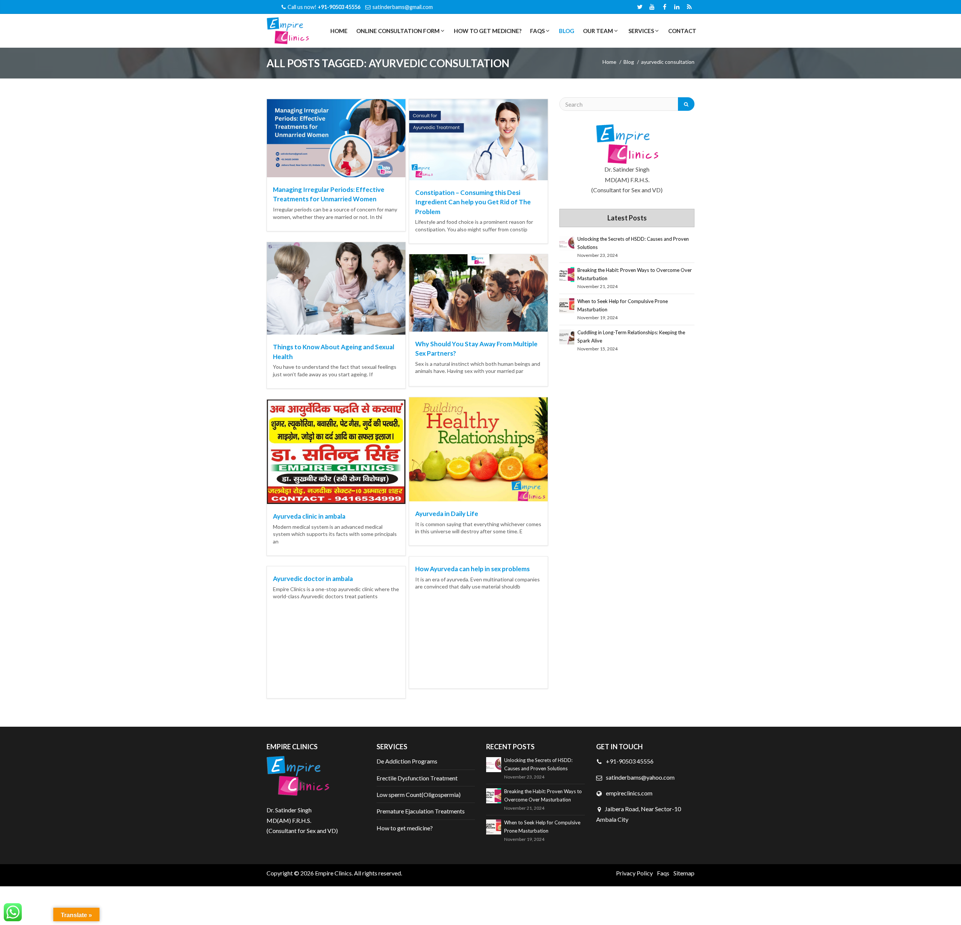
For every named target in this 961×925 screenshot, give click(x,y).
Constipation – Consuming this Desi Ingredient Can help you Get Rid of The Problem (473, 202)
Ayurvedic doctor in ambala (313, 578)
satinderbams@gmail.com (402, 7)
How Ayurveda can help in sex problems (472, 569)
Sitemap (683, 873)
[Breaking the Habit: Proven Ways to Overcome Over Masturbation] (566, 274)
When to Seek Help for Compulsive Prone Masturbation (622, 305)
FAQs (537, 30)
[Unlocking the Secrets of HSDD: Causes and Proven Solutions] (566, 243)
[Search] (686, 104)
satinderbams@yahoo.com (640, 777)
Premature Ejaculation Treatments (421, 811)
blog (629, 62)
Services (640, 30)
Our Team (597, 30)
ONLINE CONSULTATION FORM (397, 30)
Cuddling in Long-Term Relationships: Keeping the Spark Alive (631, 336)
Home (339, 30)
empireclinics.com (628, 793)
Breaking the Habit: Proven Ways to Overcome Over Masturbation (634, 274)
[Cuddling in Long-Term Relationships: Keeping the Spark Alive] (566, 336)
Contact (682, 30)
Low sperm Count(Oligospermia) (419, 794)
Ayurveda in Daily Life (446, 514)
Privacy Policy (634, 873)
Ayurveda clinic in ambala (309, 516)
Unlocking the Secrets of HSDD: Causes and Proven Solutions (633, 243)
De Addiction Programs (407, 761)
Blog (566, 30)
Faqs (663, 873)
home (609, 62)
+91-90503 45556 (629, 761)
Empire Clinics (333, 873)
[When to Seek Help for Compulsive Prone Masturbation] (566, 305)
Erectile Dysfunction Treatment (417, 778)
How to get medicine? (487, 30)
